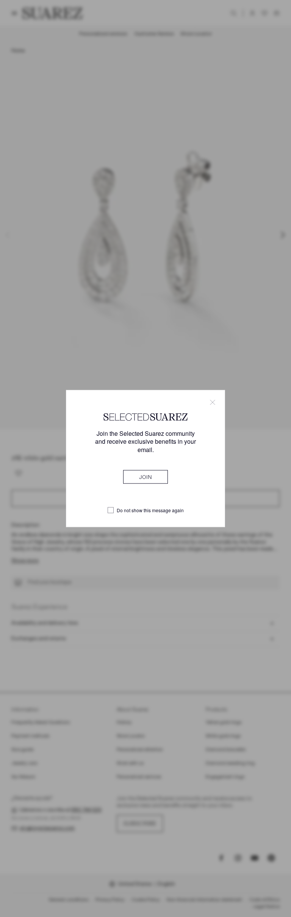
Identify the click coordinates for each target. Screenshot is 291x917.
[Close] (212, 402)
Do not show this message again (150, 510)
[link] (145, 476)
